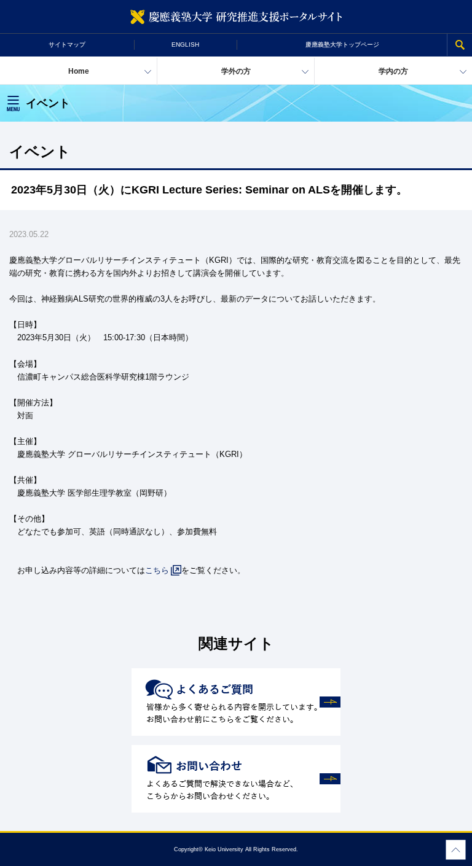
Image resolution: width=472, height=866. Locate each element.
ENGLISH (185, 44)
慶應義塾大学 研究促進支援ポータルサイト (236, 17)
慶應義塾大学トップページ (342, 44)
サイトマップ (67, 44)
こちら (157, 570)
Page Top (456, 850)
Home (78, 71)
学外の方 (236, 71)
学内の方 (393, 71)
